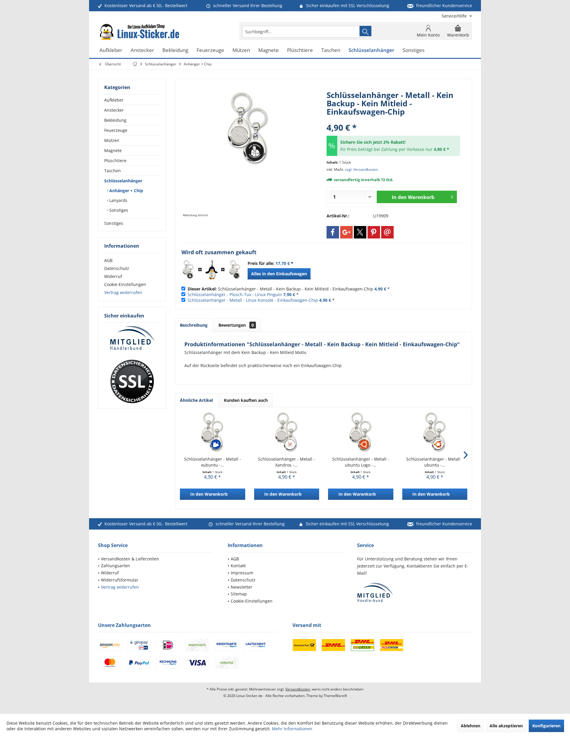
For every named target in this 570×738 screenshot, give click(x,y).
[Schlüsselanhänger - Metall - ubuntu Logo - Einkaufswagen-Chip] (360, 432)
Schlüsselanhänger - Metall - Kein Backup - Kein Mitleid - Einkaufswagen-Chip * (289, 289)
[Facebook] (333, 232)
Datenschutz (116, 268)
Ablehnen (470, 725)
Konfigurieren (546, 725)
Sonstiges (118, 210)
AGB (108, 260)
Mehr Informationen (292, 728)
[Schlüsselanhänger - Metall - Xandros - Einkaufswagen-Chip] (286, 432)
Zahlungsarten (115, 565)
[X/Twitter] (360, 232)
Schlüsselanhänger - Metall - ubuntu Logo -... (360, 462)
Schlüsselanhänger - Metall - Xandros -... (286, 462)
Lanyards (117, 200)
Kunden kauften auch (246, 400)
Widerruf (113, 276)
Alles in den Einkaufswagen (279, 273)
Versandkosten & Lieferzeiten (130, 559)
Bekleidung (115, 120)
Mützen (111, 140)
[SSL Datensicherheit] (132, 381)
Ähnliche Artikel (196, 400)
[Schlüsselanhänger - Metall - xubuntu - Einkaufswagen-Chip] (212, 432)
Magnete (113, 150)
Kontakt (238, 565)
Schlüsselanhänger (123, 181)
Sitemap (239, 594)
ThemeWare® (335, 695)
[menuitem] (454, 16)
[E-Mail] (387, 232)
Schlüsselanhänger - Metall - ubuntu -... (434, 462)
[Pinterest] (374, 232)
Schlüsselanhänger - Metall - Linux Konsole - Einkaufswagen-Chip (253, 300)
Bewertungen (236, 325)
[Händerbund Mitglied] (132, 338)
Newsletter (241, 587)
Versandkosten (297, 689)
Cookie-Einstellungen (125, 284)
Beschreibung (194, 325)
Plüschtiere (115, 160)
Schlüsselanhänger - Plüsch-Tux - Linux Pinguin (235, 294)
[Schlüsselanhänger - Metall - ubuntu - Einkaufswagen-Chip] (435, 432)
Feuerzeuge (115, 130)
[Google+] (346, 232)
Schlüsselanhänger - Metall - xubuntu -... (212, 462)
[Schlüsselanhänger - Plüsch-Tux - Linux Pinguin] (211, 270)
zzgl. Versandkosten (361, 169)
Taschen (112, 170)
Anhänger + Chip (125, 190)
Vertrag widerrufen (123, 292)
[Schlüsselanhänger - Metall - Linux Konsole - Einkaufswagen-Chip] (235, 270)
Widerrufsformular (119, 580)
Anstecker (114, 110)
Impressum (242, 573)
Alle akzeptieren (506, 725)
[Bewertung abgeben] (393, 119)
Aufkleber (114, 100)
